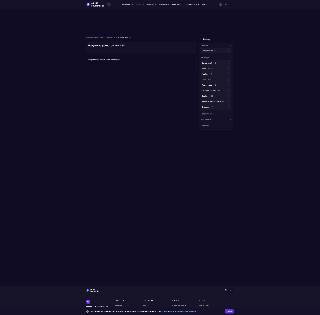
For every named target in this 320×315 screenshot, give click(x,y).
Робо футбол (177, 5)
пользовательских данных (182, 311)
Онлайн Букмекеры (94, 37)
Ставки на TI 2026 (192, 5)
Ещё (203, 5)
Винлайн (118, 305)
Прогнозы (163, 5)
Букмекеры (126, 5)
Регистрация (152, 5)
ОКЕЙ (229, 311)
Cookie (163, 311)
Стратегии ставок (178, 305)
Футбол (146, 305)
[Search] (109, 5)
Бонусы (139, 5)
